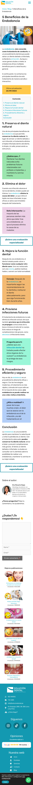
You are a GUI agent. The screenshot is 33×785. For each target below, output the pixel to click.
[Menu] (29, 3)
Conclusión (7, 118)
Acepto (5, 782)
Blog (9, 9)
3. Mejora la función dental (13, 108)
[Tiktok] (16, 726)
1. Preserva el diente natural (13, 103)
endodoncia (9, 49)
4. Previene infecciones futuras (15, 110)
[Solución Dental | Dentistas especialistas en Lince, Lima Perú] (7, 3)
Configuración (6, 778)
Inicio (4, 9)
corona (11, 269)
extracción (15, 59)
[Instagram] (8, 726)
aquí (23, 777)
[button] (28, 780)
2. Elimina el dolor (9, 105)
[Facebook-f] (25, 726)
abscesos (5, 335)
